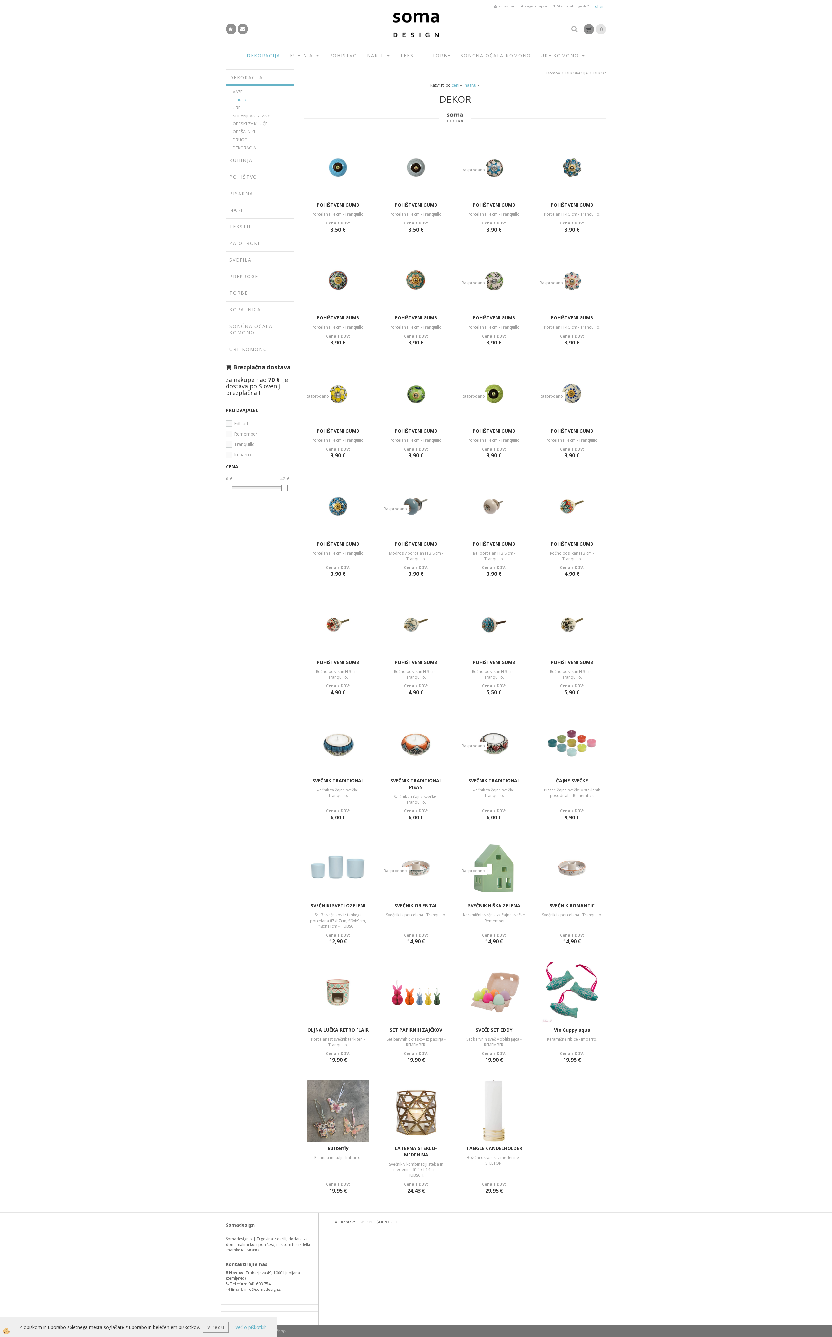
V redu (216, 1327)
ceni (455, 85)
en (602, 6)
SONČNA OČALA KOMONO (496, 55)
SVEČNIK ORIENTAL (416, 905)
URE (236, 108)
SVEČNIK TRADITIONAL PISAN (416, 783)
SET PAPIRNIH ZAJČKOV (416, 1030)
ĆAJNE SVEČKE (572, 780)
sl (596, 6)
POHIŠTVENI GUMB (338, 205)
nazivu (470, 85)
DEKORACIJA (263, 55)
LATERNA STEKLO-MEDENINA (416, 1151)
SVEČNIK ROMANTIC (572, 905)
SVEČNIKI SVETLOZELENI (338, 905)
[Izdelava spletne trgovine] (279, 1331)
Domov (553, 73)
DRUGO (240, 139)
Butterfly (338, 1148)
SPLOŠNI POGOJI (382, 1222)
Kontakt (348, 1222)
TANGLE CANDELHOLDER (494, 1148)
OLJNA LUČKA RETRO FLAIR (338, 1030)
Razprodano (473, 170)
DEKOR (239, 100)
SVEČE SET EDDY (494, 1030)
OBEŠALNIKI (244, 132)
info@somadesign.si (263, 1289)
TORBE (441, 55)
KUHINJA (301, 55)
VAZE (238, 92)
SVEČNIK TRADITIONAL (338, 780)
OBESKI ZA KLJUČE (250, 124)
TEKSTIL (411, 55)
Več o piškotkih (251, 1327)
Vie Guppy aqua (572, 1030)
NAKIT (375, 55)
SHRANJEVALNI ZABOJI (254, 116)
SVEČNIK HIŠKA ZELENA (494, 905)
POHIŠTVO (343, 55)
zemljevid (236, 1278)
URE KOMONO (560, 55)
